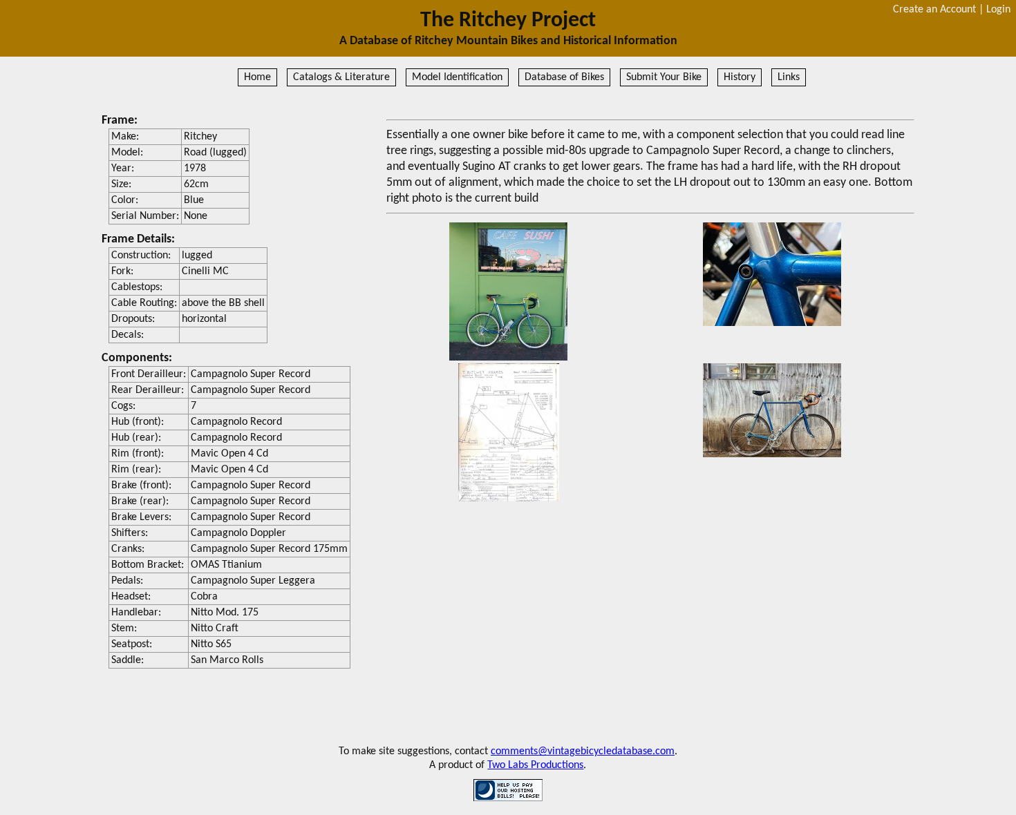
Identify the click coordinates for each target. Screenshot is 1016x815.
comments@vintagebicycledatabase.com (583, 751)
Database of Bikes (564, 77)
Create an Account (934, 9)
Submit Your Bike (664, 77)
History (739, 77)
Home (257, 77)
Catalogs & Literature (341, 77)
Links (789, 77)
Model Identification (457, 77)
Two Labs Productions (535, 765)
